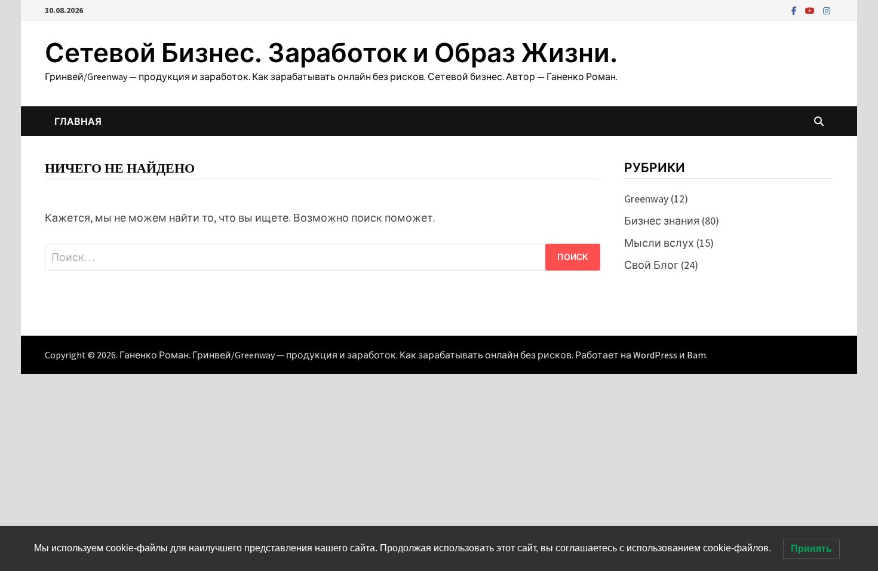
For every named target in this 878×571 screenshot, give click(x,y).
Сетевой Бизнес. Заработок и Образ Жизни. (331, 52)
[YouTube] (811, 10)
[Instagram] (826, 10)
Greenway (646, 198)
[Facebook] (795, 10)
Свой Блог (651, 265)
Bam (696, 355)
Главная (78, 121)
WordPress (655, 355)
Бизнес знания (661, 221)
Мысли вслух (659, 243)
